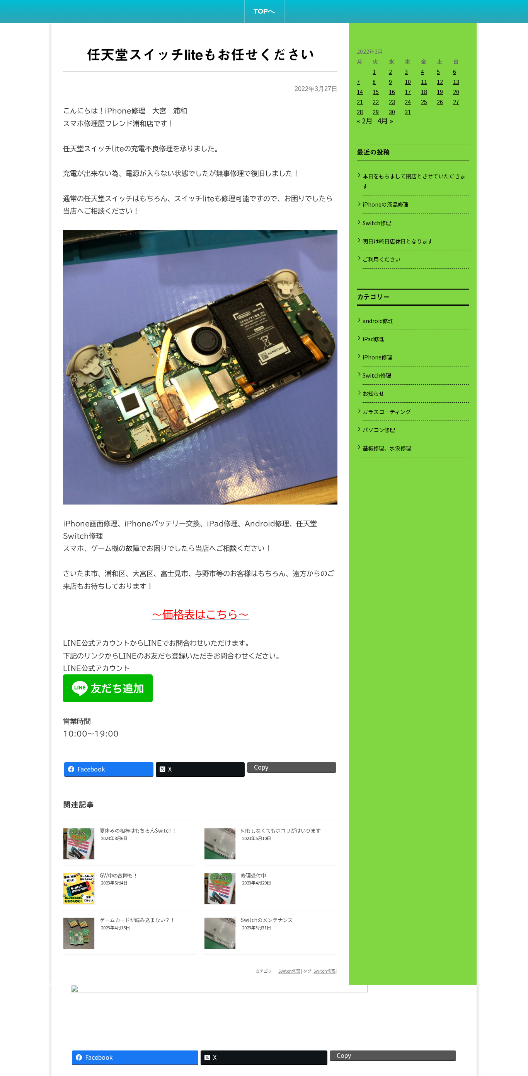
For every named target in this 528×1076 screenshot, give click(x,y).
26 (440, 102)
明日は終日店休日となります (398, 241)
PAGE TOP (510, 1035)
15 (376, 92)
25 (424, 102)
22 (376, 102)
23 (392, 102)
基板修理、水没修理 (387, 448)
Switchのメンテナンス (267, 920)
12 (440, 82)
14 (360, 92)
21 (360, 102)
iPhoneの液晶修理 (386, 204)
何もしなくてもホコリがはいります (281, 830)
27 (456, 102)
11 (424, 82)
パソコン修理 (379, 430)
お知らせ (373, 393)
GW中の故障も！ (119, 875)
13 (456, 82)
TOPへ (264, 11)
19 (440, 92)
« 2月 (365, 120)
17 (408, 92)
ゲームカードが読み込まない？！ (137, 920)
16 (392, 92)
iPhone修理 (377, 357)
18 (424, 92)
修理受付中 (253, 875)
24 (408, 102)
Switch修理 (289, 971)
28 (360, 112)
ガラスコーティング (387, 412)
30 (392, 112)
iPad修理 (374, 339)
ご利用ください (381, 259)
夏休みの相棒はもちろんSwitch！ (138, 830)
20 (456, 92)
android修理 (378, 321)
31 (408, 112)
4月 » (385, 120)
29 (376, 112)
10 (408, 82)
